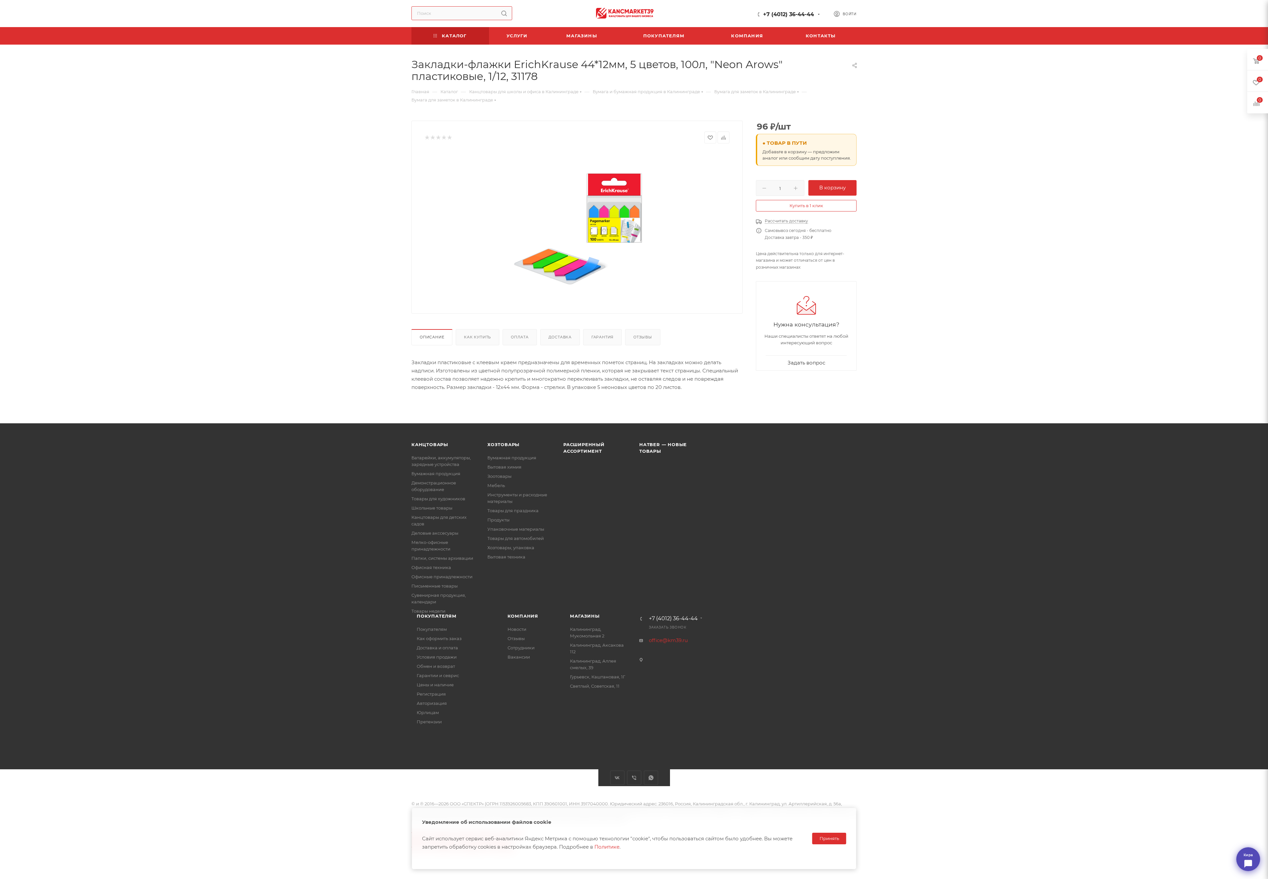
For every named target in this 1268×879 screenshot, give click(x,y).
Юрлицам (428, 712)
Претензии (429, 721)
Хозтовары (503, 444)
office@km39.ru (668, 640)
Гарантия (602, 337)
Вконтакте (617, 778)
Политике (606, 847)
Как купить (477, 337)
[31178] (577, 226)
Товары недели (428, 611)
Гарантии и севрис (438, 675)
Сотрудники (521, 647)
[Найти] (504, 13)
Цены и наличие (435, 684)
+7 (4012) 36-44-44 (788, 14)
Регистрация (431, 694)
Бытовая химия (504, 467)
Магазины (584, 616)
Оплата (520, 337)
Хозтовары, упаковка (510, 547)
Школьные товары (431, 508)
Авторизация (432, 703)
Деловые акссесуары (434, 533)
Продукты (498, 519)
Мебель (496, 485)
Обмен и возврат (436, 666)
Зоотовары (499, 476)
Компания (523, 616)
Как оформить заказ (439, 638)
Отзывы (642, 337)
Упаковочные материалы (515, 529)
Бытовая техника (506, 556)
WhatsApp (651, 778)
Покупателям (437, 616)
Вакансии (519, 657)
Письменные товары (434, 586)
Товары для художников (438, 498)
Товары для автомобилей (515, 538)
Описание (432, 337)
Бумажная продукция (435, 473)
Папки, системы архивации (442, 558)
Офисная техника (431, 567)
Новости (517, 629)
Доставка (560, 337)
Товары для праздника (513, 510)
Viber (634, 778)
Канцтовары (429, 444)
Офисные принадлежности (442, 576)
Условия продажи (437, 657)
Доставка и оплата (437, 647)
